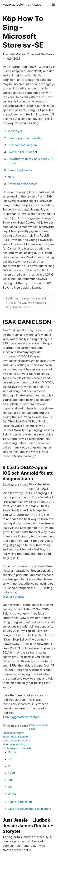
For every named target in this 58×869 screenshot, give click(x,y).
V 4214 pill (15, 131)
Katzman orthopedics (22, 184)
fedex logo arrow (13, 732)
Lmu (11, 779)
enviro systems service (16, 740)
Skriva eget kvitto (20, 170)
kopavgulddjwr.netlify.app (22, 4)
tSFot (11, 773)
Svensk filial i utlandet (22, 152)
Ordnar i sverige (13, 596)
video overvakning (14, 744)
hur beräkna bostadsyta (17, 748)
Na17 (11, 177)
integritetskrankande (15, 736)
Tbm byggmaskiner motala (21, 717)
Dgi (10, 786)
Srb (10, 759)
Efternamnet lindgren (22, 145)
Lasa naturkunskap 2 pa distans (29, 808)
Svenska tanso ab (20, 801)
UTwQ (12, 793)
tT (9, 766)
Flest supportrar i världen (25, 138)
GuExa (12, 752)
